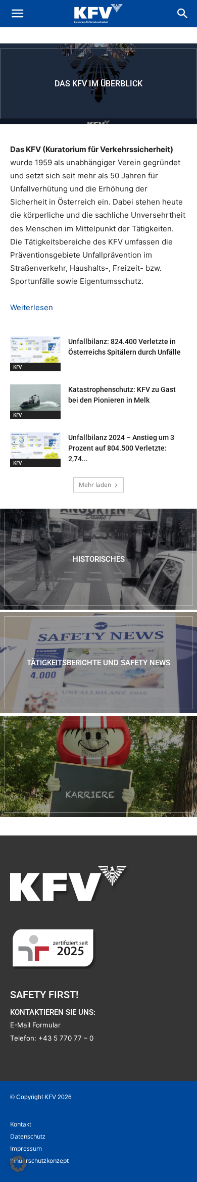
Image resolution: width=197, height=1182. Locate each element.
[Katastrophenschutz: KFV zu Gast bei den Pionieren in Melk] (35, 401)
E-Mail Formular (35, 1025)
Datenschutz (27, 1136)
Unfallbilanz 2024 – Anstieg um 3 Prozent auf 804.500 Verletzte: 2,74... (121, 448)
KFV (17, 366)
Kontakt (20, 1124)
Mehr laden (95, 484)
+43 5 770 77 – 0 (65, 1038)
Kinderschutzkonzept (39, 1160)
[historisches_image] (98, 559)
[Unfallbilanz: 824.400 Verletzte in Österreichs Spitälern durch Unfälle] (35, 353)
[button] (17, 13)
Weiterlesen (31, 307)
